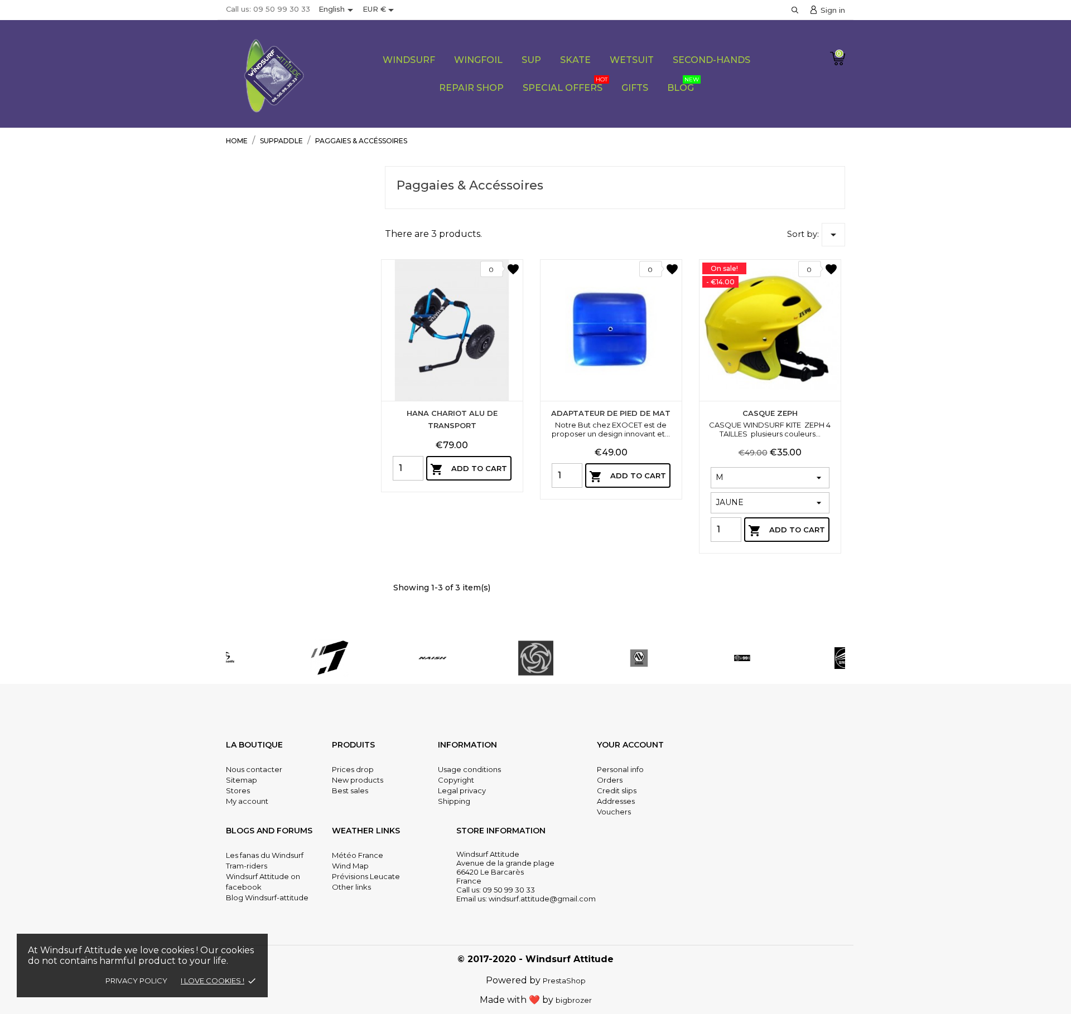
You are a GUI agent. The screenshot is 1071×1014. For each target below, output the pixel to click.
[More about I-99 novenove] (742, 658)
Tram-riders (246, 865)
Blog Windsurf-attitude (267, 897)
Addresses (616, 801)
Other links (351, 886)
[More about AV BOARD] (639, 658)
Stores (238, 790)
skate (575, 60)
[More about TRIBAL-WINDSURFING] (535, 658)
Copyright (456, 779)
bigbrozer (574, 1000)
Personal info (620, 769)
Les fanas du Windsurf (264, 855)
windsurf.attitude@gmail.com (542, 898)
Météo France (357, 855)
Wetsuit (632, 60)
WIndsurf (409, 60)
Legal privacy (462, 790)
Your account (630, 745)
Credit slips (616, 790)
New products (357, 779)
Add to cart (468, 469)
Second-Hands (711, 60)
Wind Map (350, 865)
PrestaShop (564, 980)
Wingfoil (478, 60)
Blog (683, 84)
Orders (610, 779)
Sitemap (241, 779)
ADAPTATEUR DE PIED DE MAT (610, 413)
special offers (565, 84)
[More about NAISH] (432, 658)
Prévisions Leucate (366, 876)
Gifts (634, 88)
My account (247, 801)
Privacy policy (136, 980)
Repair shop (471, 88)
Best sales (350, 790)
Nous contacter (254, 769)
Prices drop (353, 769)
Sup (531, 60)
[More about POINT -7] (329, 658)
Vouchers (614, 811)
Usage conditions (469, 769)
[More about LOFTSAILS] (226, 658)
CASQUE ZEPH (770, 413)
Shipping (454, 801)
